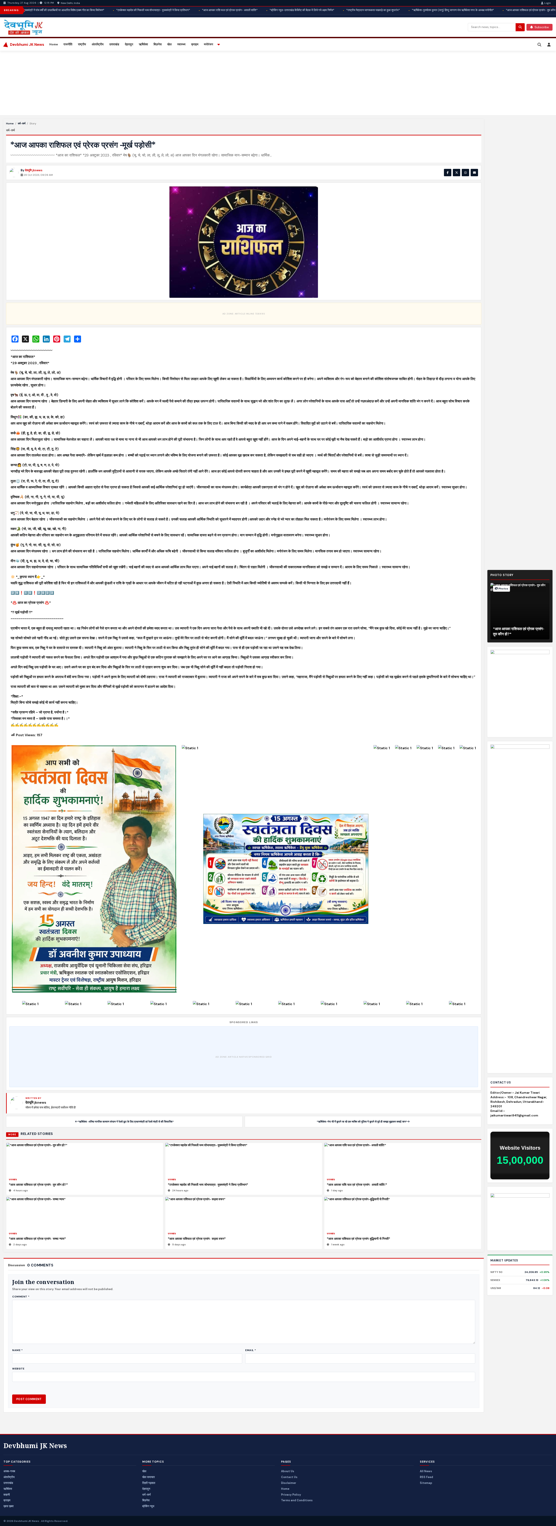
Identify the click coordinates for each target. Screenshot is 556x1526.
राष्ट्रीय (82, 44)
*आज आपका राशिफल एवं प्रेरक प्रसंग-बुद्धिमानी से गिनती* (358, 1238)
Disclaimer (288, 1483)
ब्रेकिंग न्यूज (148, 1506)
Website (18, 1368)
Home (53, 44)
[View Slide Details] (519, 1218)
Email (250, 1350)
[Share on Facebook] (447, 172)
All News (426, 1471)
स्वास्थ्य (181, 44)
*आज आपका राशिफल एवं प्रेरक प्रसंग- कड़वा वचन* (197, 1238)
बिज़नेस (158, 44)
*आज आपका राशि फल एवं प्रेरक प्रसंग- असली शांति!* (357, 1184)
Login (547, 3)
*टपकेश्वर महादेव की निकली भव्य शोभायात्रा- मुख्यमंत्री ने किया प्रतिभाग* (208, 1184)
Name (17, 1350)
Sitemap (426, 1483)
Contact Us (289, 1477)
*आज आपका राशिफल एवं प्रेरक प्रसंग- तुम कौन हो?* (38, 1184)
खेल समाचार (148, 1477)
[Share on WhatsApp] (465, 172)
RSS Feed (426, 1477)
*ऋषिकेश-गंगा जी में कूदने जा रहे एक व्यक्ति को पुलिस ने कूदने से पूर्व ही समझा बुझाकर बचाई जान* (362, 1121)
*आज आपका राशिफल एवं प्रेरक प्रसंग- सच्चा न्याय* (37, 1238)
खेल (169, 44)
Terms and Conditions (297, 1500)
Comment (21, 1296)
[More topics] (219, 45)
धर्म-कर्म (21, 123)
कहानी (6, 1494)
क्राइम (194, 44)
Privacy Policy (291, 1494)
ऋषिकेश (143, 44)
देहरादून (129, 44)
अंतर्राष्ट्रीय (98, 44)
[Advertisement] (133, 83)
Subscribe (541, 27)
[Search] (539, 44)
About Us (287, 1471)
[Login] (549, 44)
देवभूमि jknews (33, 170)
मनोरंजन (208, 44)
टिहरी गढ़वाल (148, 1483)
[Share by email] (474, 172)
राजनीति (67, 44)
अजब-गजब (9, 1471)
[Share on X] (456, 172)
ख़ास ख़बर (8, 1506)
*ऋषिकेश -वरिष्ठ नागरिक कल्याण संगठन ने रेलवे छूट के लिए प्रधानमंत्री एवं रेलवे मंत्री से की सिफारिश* (126, 1121)
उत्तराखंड (114, 44)
